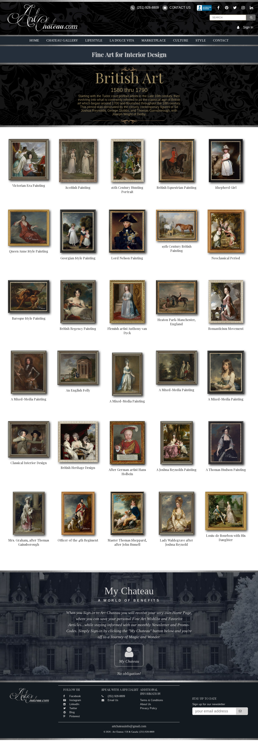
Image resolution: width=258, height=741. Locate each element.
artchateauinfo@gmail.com (129, 726)
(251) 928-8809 (147, 7)
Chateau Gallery (62, 40)
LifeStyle (93, 40)
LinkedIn (74, 704)
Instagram (75, 700)
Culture (180, 40)
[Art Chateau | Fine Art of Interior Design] (39, 31)
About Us (145, 704)
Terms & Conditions (151, 700)
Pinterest (74, 716)
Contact (221, 40)
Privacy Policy (148, 708)
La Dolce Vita (122, 40)
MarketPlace (153, 40)
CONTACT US (180, 7)
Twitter (73, 708)
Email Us (113, 700)
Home (34, 40)
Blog (72, 712)
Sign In (248, 27)
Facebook (75, 696)
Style (201, 40)
